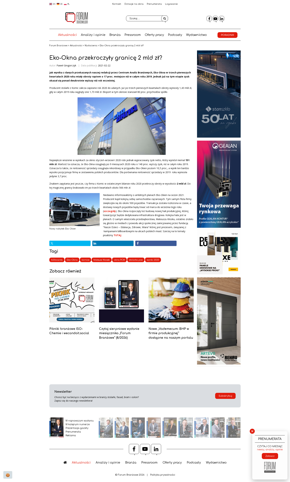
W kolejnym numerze (77, 424)
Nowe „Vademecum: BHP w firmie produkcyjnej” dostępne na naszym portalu (171, 333)
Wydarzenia (91, 45)
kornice (85, 260)
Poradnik (227, 35)
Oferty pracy (154, 35)
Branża (114, 35)
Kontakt (116, 4)
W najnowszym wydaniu (79, 420)
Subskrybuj (225, 396)
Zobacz (270, 456)
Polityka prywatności (162, 475)
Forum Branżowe (58, 45)
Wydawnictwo (196, 35)
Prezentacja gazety (76, 428)
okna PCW (119, 260)
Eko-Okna (72, 260)
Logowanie (171, 4)
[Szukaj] (164, 18)
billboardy (57, 260)
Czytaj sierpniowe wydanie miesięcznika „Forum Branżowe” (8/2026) (119, 333)
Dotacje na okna (134, 4)
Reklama (70, 435)
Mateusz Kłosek (101, 260)
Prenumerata (154, 4)
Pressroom (133, 35)
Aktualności (67, 35)
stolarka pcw (136, 260)
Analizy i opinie (93, 35)
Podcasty (175, 35)
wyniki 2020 (153, 260)
